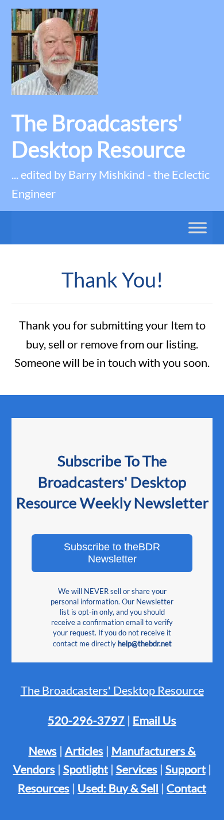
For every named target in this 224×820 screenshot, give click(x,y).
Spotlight (85, 769)
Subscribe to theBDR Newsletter (112, 553)
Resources (43, 788)
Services (136, 769)
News (43, 750)
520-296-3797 (86, 720)
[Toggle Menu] (197, 227)
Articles (84, 750)
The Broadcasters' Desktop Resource (112, 690)
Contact (186, 788)
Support (185, 769)
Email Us (154, 720)
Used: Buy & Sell (118, 788)
